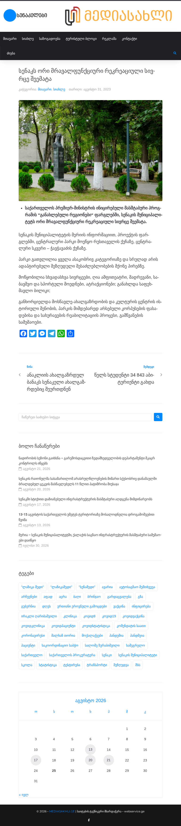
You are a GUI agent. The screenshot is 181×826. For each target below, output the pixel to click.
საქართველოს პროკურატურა (72, 655)
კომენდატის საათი (131, 626)
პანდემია (116, 635)
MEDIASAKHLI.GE (62, 811)
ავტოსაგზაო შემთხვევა (137, 587)
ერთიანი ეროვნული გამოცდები (82, 606)
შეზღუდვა (121, 665)
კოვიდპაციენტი (63, 626)
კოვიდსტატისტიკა (96, 626)
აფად (48, 596)
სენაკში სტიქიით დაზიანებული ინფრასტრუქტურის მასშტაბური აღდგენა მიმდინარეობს (85, 499)
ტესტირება (71, 665)
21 (109, 760)
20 (90, 760)
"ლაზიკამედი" (61, 587)
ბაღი (77, 596)
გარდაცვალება (119, 596)
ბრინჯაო (94, 596)
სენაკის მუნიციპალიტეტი (137, 655)
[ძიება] (86, 53)
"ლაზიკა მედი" (32, 587)
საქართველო (31, 655)
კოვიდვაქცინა (133, 616)
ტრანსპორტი (97, 665)
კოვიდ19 (109, 616)
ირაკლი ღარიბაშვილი (39, 616)
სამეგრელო (135, 645)
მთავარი (44, 89)
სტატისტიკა (48, 665)
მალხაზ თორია (63, 635)
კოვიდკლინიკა (33, 626)
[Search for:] (85, 417)
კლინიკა (70, 616)
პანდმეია (137, 635)
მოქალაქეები (92, 635)
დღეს (46, 606)
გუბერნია (28, 606)
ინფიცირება (141, 606)
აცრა (63, 596)
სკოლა (26, 665)
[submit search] (175, 53)
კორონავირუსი (33, 635)
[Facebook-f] (88, 820)
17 (36, 760)
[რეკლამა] (121, 16)
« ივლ (24, 795)
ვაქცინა (119, 606)
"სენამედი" (87, 587)
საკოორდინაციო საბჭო (60, 645)
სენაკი (107, 655)
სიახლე (59, 89)
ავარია (107, 587)
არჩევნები (29, 596)
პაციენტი (28, 645)
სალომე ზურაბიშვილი (102, 645)
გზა (140, 596)
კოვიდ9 (89, 616)
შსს (137, 665)
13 (90, 749)
